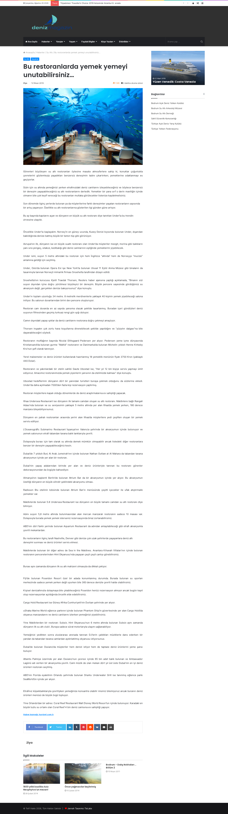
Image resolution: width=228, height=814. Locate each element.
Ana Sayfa (32, 41)
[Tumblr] (77, 727)
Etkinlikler (123, 41)
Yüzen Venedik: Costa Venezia (174, 82)
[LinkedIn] (70, 727)
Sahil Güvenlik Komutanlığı (163, 118)
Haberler (46, 41)
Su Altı (49, 52)
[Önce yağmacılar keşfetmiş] (83, 773)
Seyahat (35, 59)
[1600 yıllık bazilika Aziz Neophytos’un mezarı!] (41, 773)
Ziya (25, 83)
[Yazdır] (111, 727)
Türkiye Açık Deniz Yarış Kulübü (166, 123)
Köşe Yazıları (107, 41)
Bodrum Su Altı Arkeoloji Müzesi (166, 108)
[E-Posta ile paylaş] (104, 727)
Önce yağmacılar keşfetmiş (80, 786)
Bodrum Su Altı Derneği (162, 113)
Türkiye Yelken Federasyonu (165, 128)
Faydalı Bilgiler (88, 41)
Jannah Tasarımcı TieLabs (79, 808)
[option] (178, 68)
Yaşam (72, 41)
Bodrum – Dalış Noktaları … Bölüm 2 (121, 766)
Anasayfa (30, 52)
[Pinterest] (83, 727)
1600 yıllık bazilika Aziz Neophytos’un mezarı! (36, 788)
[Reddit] (90, 727)
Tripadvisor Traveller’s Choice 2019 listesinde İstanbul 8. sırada (90, 3)
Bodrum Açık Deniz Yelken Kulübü (167, 103)
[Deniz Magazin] (50, 21)
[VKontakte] (97, 727)
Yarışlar (59, 41)
